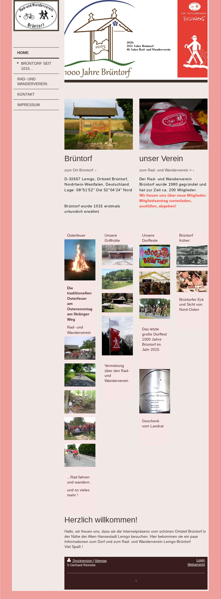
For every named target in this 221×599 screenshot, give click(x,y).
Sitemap (101, 561)
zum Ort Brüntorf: (79, 170)
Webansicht (196, 564)
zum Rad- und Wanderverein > (165, 170)
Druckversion (82, 561)
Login (200, 560)
